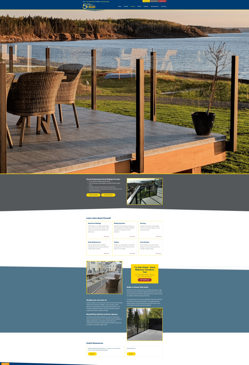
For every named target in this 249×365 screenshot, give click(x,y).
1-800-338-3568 (90, 1)
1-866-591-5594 (105, 1)
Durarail (133, 6)
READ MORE (106, 236)
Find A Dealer (146, 1)
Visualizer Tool (162, 1)
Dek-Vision (163, 6)
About (119, 6)
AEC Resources (154, 6)
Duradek (126, 6)
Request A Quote (154, 1)
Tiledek (139, 6)
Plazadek (146, 6)
